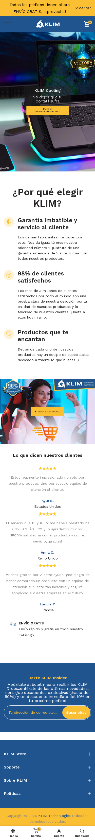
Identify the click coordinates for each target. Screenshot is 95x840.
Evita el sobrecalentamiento (47, 110)
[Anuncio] (39, 8)
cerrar (84, 8)
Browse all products (47, 411)
